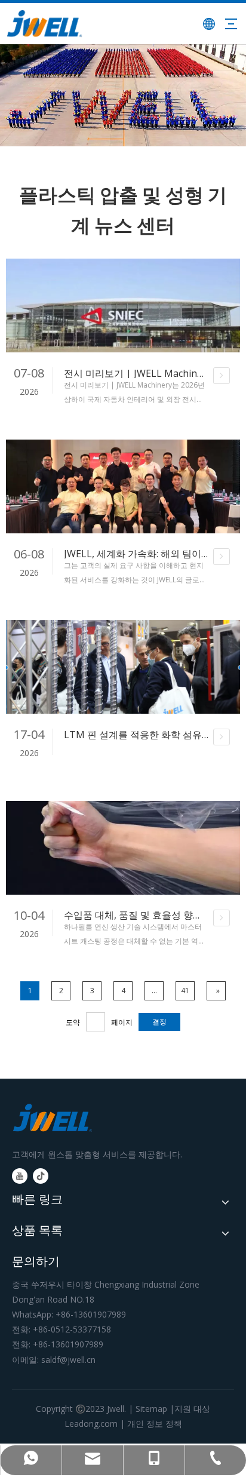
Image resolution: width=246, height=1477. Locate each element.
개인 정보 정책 (154, 1423)
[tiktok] (40, 1176)
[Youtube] (19, 1176)
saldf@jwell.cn (68, 1359)
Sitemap (151, 1408)
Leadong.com (91, 1423)
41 (185, 990)
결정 (159, 1022)
